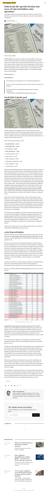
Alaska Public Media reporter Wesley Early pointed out (18, 326)
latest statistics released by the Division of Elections (25, 236)
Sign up (24, 488)
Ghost (30, 490)
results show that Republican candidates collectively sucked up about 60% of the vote (23, 188)
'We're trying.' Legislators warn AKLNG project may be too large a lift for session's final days (23, 473)
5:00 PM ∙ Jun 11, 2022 (30, 93)
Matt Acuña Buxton (11, 20)
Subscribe (36, 415)
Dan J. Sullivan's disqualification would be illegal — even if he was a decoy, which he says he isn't (23, 458)
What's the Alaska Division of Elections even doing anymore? (23, 444)
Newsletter (8, 381)
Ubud (33, 490)
